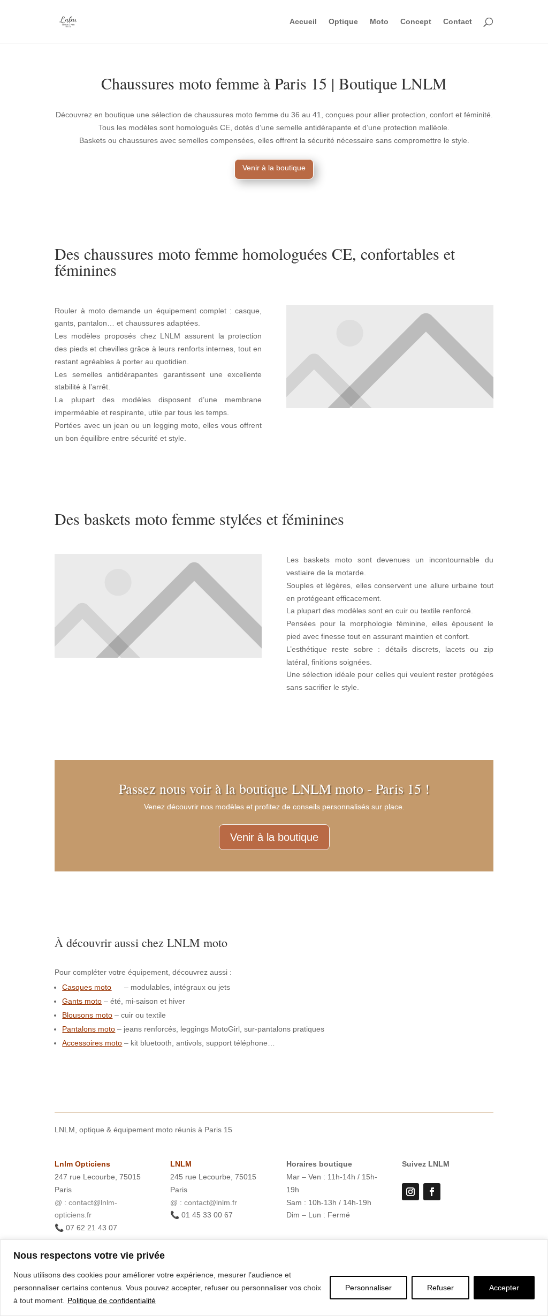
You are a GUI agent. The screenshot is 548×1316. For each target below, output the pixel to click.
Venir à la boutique (274, 167)
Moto (379, 22)
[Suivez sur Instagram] (410, 1191)
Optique (343, 22)
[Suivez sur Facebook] (431, 1191)
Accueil (303, 22)
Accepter (504, 1287)
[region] (274, 1277)
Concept (415, 22)
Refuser (440, 1287)
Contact (457, 22)
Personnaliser (368, 1287)
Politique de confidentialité (111, 1300)
